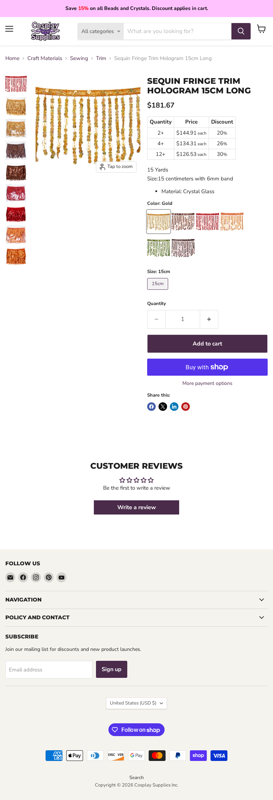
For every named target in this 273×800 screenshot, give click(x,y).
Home (12, 58)
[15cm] (158, 291)
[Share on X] (163, 406)
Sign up (112, 669)
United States (133, 703)
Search (136, 777)
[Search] (241, 31)
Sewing (79, 58)
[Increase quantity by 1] (209, 319)
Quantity (156, 303)
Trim (101, 58)
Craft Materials (44, 58)
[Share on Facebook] (151, 406)
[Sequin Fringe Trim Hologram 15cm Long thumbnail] (16, 83)
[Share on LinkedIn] (174, 406)
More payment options (207, 383)
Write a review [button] (136, 507)
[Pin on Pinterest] (185, 406)
